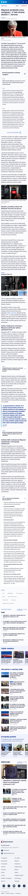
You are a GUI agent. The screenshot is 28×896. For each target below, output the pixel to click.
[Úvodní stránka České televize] (7, 842)
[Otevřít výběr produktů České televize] (26, 2)
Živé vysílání (4, 861)
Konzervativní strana (12, 596)
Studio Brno (17, 863)
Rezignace (13, 600)
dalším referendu (11, 313)
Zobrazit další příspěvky (13, 132)
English (2, 893)
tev (5, 17)
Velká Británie (10, 593)
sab (2, 17)
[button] (14, 192)
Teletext (3, 866)
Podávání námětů (19, 875)
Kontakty (17, 881)
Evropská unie (5, 600)
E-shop (3, 875)
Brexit (3, 596)
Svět (3, 593)
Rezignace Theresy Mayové (8, 603)
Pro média (17, 858)
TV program (4, 858)
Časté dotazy (18, 878)
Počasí (2, 872)
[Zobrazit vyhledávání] (23, 2)
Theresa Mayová (19, 593)
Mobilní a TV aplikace (6, 878)
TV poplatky (4, 863)
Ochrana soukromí (10, 893)
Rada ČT (17, 869)
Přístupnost (18, 893)
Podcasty (3, 869)
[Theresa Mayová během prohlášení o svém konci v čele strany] (14, 28)
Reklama (17, 861)
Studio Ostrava (18, 866)
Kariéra (16, 872)
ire (3, 17)
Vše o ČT (3, 881)
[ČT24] (4, 2)
